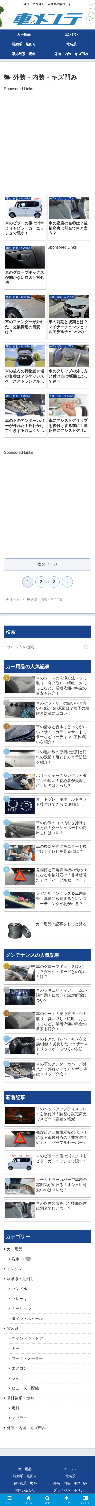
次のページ (47, 564)
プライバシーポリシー (70, 1490)
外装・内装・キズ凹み (70, 1483)
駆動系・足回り (25, 1476)
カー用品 (25, 1469)
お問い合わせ (25, 1490)
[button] (86, 647)
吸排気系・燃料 (25, 1483)
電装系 (70, 1476)
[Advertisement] (47, 140)
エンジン (70, 1469)
